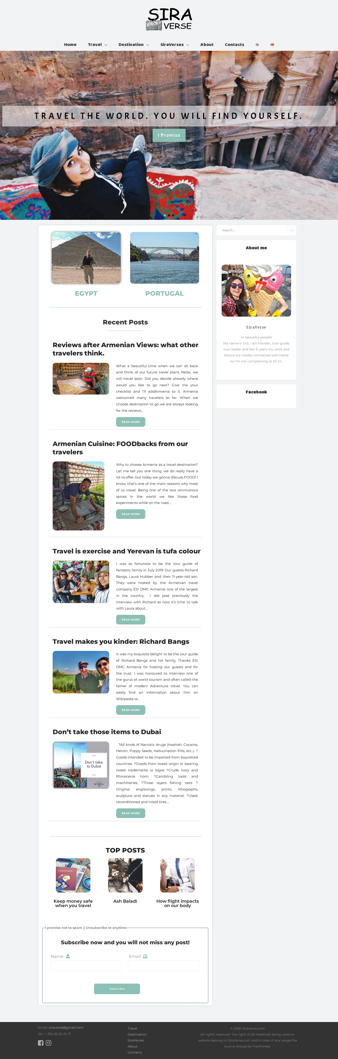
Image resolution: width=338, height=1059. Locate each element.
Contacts (234, 44)
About (207, 44)
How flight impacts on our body (177, 903)
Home (70, 44)
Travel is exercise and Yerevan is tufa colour (127, 551)
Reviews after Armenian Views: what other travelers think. (125, 348)
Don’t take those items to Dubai (107, 731)
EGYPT (86, 293)
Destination (131, 44)
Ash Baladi (125, 901)
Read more (131, 422)
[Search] (292, 230)
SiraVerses (172, 44)
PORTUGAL (164, 293)
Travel (95, 44)
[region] (169, 135)
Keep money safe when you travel (73, 903)
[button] (7, 135)
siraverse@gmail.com (66, 1027)
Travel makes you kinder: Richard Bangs (121, 641)
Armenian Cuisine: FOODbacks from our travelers (120, 447)
